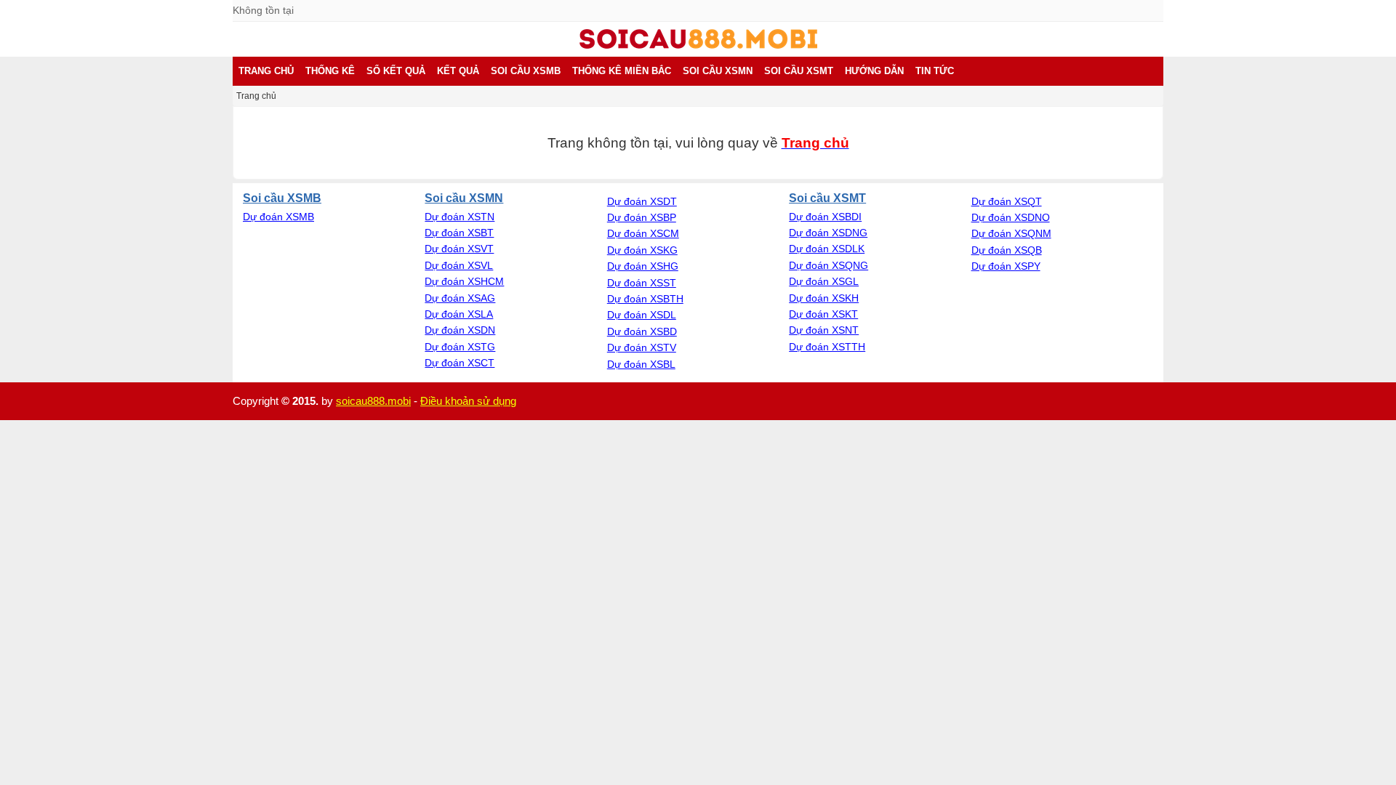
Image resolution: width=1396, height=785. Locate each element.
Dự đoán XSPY (1005, 266)
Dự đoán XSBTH (645, 299)
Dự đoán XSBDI (825, 216)
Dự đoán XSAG (460, 298)
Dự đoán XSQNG (828, 265)
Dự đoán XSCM (643, 233)
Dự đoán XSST (641, 283)
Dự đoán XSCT (459, 363)
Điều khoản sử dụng (468, 401)
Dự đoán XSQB (1006, 250)
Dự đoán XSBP (641, 217)
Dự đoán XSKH (824, 298)
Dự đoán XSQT (1006, 201)
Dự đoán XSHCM (464, 281)
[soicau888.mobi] (698, 45)
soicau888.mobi (373, 401)
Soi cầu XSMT (827, 197)
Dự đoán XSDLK (827, 248)
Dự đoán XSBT (459, 232)
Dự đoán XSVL (459, 265)
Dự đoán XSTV (641, 347)
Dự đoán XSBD (642, 331)
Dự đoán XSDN (460, 330)
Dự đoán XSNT (824, 330)
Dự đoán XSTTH (827, 347)
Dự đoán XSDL (641, 315)
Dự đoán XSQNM (1011, 233)
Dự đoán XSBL (641, 364)
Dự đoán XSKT (823, 314)
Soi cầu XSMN (464, 197)
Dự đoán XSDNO (1010, 217)
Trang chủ (256, 96)
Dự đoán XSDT (642, 201)
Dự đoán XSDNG (828, 232)
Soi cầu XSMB (282, 197)
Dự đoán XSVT (459, 248)
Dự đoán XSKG (642, 250)
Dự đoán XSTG (460, 347)
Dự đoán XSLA (459, 314)
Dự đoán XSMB (278, 216)
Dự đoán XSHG (642, 266)
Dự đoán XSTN (459, 216)
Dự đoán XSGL (824, 281)
